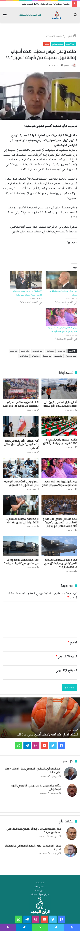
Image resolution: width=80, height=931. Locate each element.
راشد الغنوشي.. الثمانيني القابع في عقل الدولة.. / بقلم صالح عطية (33, 770)
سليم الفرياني (25, 351)
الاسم (72, 642)
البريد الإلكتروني (66, 656)
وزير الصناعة (35, 356)
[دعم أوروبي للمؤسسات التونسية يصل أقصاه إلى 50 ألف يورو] (21, 468)
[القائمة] (5, 16)
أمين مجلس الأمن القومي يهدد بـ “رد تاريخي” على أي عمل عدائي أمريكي (21, 444)
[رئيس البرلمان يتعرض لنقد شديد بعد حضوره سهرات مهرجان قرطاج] (61, 317)
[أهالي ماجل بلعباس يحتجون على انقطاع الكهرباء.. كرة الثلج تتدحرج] (59, 389)
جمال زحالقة (54, 837)
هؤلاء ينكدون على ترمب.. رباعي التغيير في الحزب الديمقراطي (36, 787)
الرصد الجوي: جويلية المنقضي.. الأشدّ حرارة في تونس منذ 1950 (22, 520)
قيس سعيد (13, 351)
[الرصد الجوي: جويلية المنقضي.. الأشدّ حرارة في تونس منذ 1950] (21, 505)
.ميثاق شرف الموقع (40, 894)
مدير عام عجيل (71, 356)
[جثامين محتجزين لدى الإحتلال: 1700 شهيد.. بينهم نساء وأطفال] (59, 426)
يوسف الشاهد (24, 356)
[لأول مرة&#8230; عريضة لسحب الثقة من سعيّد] (61, 280)
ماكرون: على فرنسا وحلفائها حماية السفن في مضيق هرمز (42, 734)
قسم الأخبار (67, 65)
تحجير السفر (50, 351)
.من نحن (40, 882)
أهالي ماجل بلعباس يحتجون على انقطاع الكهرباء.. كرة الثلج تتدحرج (60, 404)
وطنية (46, 44)
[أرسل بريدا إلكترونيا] (62, 65)
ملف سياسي (58, 356)
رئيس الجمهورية (38, 351)
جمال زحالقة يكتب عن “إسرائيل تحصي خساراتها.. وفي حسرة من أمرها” (34, 830)
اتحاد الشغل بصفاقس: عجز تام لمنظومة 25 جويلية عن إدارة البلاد (21, 404)
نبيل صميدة (47, 356)
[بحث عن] (75, 16)
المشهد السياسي (57, 44)
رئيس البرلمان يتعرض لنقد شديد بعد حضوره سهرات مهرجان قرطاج (59, 483)
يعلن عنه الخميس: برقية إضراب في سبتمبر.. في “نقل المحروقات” (21, 561)
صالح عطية (55, 776)
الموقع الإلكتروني (66, 670)
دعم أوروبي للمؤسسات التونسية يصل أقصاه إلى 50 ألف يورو (21, 483)
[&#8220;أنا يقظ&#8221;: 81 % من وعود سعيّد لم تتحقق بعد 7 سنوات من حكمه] (26, 280)
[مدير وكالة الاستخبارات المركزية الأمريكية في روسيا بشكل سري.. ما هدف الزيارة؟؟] (59, 546)
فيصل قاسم (55, 853)
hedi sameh (55, 793)
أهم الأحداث (53, 36)
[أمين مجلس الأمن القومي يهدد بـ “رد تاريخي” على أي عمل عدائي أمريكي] (21, 426)
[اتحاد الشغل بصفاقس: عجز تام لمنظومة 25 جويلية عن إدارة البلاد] (21, 389)
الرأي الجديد (61, 351)
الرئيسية (68, 36)
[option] (40, 717)
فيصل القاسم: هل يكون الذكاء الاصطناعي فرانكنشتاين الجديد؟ (32, 847)
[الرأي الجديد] (40, 15)
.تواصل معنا (40, 886)
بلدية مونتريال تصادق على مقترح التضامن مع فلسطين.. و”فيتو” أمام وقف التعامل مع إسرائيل (60, 522)
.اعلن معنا (40, 890)
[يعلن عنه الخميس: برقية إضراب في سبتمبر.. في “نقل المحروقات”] (21, 546)
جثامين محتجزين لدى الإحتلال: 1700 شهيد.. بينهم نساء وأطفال (39, 4)
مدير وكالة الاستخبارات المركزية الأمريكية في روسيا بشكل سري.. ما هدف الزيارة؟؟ (60, 563)
